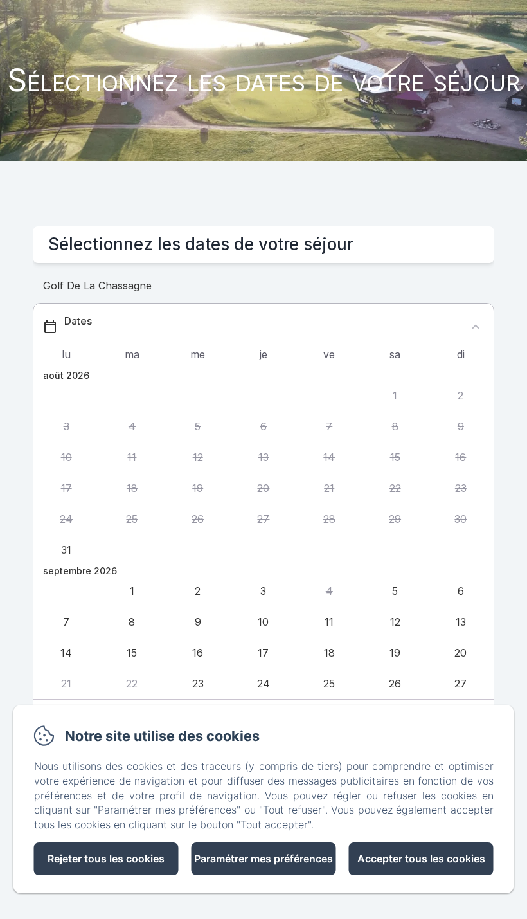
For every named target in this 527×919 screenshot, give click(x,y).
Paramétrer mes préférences (263, 858)
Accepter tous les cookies (421, 858)
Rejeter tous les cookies (106, 858)
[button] (394, 396)
